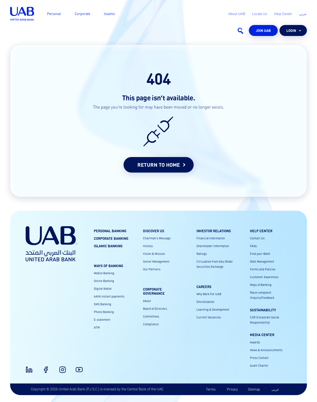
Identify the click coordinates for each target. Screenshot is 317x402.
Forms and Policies (262, 269)
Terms (211, 389)
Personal (54, 13)
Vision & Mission (154, 254)
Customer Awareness (264, 277)
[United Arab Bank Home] (51, 243)
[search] (240, 30)
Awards (255, 342)
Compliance (151, 324)
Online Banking (104, 281)
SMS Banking (102, 304)
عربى (275, 389)
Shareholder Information (212, 246)
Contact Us (257, 238)
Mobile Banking (104, 273)
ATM (97, 327)
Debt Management (262, 261)
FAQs (253, 246)
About (147, 301)
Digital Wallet (103, 288)
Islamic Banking (108, 246)
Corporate (82, 13)
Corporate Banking (111, 238)
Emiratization (205, 302)
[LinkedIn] (26, 367)
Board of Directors (155, 308)
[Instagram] (60, 367)
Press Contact (259, 358)
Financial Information (210, 238)
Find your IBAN (260, 254)
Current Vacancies (208, 317)
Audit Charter (259, 365)
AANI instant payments (109, 296)
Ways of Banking (260, 285)
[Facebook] (43, 367)
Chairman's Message (157, 238)
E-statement (102, 319)
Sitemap (254, 389)
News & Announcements (266, 350)
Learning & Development (212, 309)
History (148, 246)
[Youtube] (76, 367)
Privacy (232, 389)
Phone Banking (104, 312)
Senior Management (156, 261)
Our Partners (151, 269)
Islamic (109, 13)
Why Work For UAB (208, 294)
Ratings (201, 254)
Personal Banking (110, 231)
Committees (151, 316)
